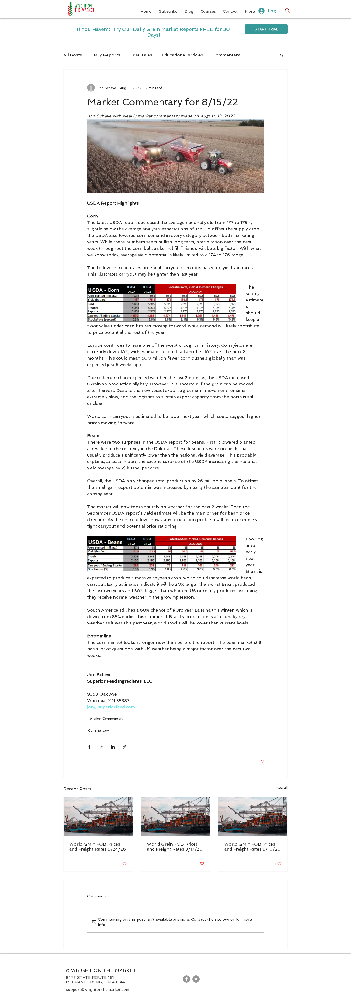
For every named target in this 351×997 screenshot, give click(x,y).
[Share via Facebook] (89, 747)
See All (282, 788)
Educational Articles (182, 54)
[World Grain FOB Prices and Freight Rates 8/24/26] (98, 816)
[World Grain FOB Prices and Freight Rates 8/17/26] (175, 816)
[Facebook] (186, 979)
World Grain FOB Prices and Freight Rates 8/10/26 (252, 846)
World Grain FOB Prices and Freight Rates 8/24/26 (97, 846)
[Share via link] (124, 747)
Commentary (226, 54)
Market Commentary (106, 718)
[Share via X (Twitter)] (101, 747)
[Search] (287, 11)
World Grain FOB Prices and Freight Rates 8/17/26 (174, 846)
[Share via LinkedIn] (113, 747)
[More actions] (261, 88)
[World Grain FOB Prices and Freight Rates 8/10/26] (252, 816)
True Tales (141, 54)
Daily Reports (105, 54)
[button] (281, 55)
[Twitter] (196, 979)
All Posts (72, 54)
